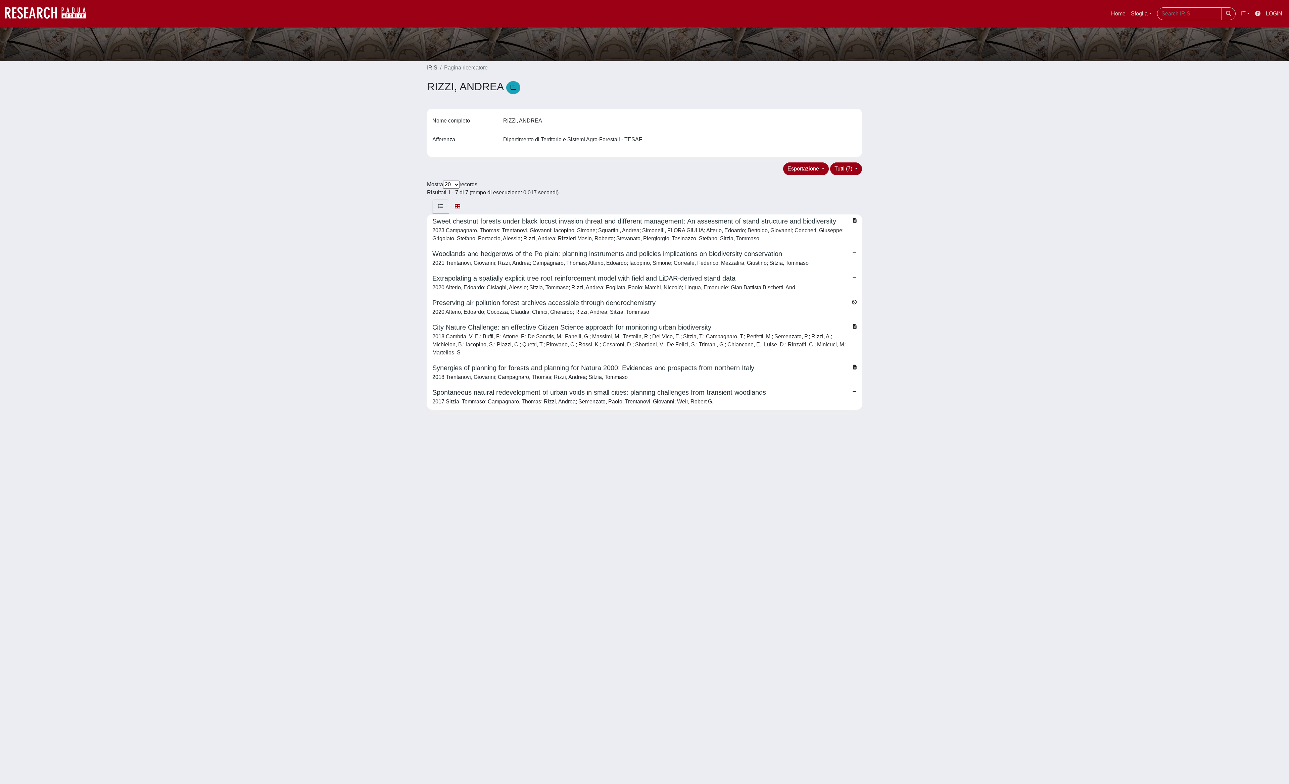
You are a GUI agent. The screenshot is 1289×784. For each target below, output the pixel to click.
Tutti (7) (844, 169)
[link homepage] (48, 13)
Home (1118, 13)
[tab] (440, 206)
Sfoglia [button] (1139, 13)
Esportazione (803, 169)
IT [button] (1243, 13)
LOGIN (1274, 13)
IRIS (432, 67)
